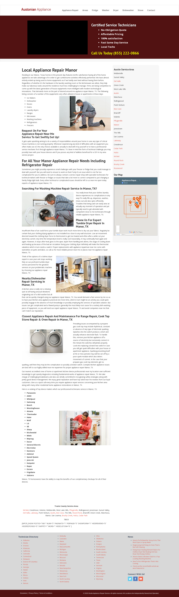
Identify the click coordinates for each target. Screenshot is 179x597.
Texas (98, 560)
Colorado (26, 554)
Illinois (25, 575)
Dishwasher (128, 10)
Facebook (135, 579)
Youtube (141, 579)
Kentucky (63, 536)
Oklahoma (99, 539)
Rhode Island (100, 549)
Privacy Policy (33, 593)
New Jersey (63, 571)
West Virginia (100, 574)
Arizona (25, 546)
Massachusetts (65, 547)
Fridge (95, 10)
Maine (62, 541)
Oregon (99, 544)
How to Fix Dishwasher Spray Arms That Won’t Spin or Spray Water (146, 541)
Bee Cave (60, 513)
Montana (63, 560)
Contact (151, 10)
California (26, 551)
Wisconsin (99, 576)
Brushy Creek (67, 515)
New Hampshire (65, 568)
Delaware (26, 559)
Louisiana (63, 539)
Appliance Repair (70, 10)
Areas (85, 10)
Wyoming (99, 579)
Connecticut (27, 556)
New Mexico (64, 574)
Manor (116, 125)
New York (63, 576)
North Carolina (65, 579)
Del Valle (26, 513)
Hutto (75, 515)
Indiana (25, 578)
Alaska (25, 543)
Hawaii (25, 570)
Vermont (99, 565)
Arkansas (26, 548)
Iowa (24, 580)
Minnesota (63, 552)
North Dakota (64, 582)
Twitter (130, 579)
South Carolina (101, 552)
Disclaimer (23, 593)
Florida (25, 564)
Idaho (25, 572)
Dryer (116, 10)
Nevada (62, 565)
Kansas (25, 583)
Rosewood (118, 168)
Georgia (26, 567)
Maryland (63, 544)
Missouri (63, 557)
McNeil (25, 510)
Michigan (63, 549)
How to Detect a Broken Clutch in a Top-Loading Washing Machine (146, 558)
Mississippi (64, 555)
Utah (97, 563)
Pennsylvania (100, 547)
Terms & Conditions (45, 593)
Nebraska (63, 563)
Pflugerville (73, 510)
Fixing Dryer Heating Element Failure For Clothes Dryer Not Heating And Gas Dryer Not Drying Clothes (146, 552)
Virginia (98, 568)
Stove (140, 10)
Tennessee (100, 557)
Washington (100, 571)
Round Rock (77, 513)
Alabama (26, 540)
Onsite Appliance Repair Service (99, 593)
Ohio (98, 536)
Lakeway (34, 513)
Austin (52, 513)
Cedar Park (83, 515)
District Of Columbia (30, 562)
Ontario (99, 541)
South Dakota (101, 555)
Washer (105, 10)
